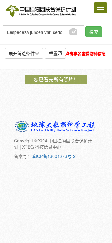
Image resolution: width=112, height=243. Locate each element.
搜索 (93, 32)
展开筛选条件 (22, 53)
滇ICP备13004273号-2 (53, 156)
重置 (53, 53)
